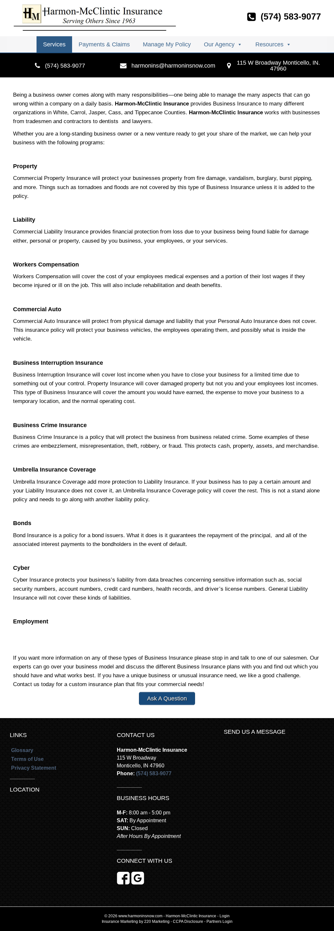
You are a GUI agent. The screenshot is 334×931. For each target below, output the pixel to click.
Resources (269, 44)
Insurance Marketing (120, 921)
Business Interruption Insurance (58, 363)
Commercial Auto (37, 309)
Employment (30, 621)
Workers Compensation (46, 264)
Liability (24, 220)
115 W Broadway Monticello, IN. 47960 (278, 65)
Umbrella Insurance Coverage (54, 469)
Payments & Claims (104, 44)
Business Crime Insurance (50, 425)
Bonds (22, 523)
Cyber (21, 568)
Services (54, 44)
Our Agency (219, 44)
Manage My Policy (167, 44)
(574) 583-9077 (65, 65)
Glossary (22, 750)
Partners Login (219, 921)
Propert (23, 166)
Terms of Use (27, 759)
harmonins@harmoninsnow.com (173, 65)
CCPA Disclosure (188, 921)
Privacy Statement (33, 768)
